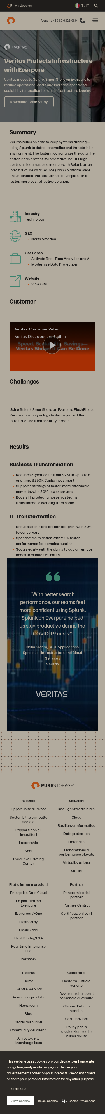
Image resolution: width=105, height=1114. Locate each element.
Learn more (17, 1088)
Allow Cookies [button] (20, 1101)
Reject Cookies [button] (48, 1101)
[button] (78, 1100)
